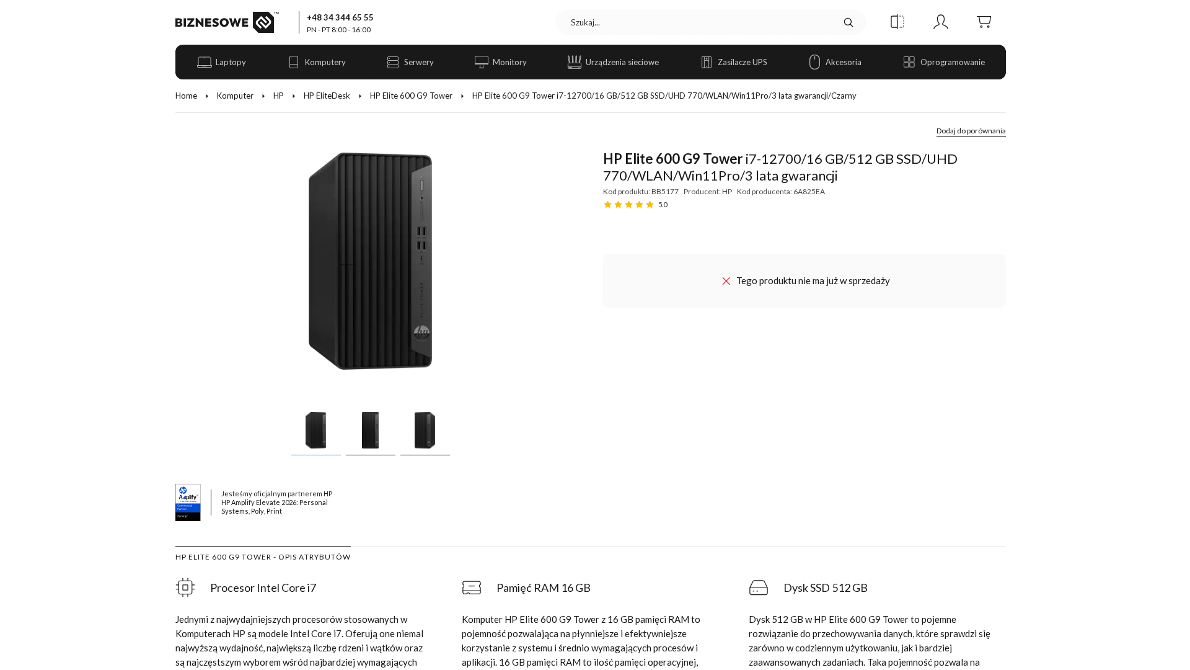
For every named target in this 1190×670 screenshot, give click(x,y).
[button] (897, 22)
